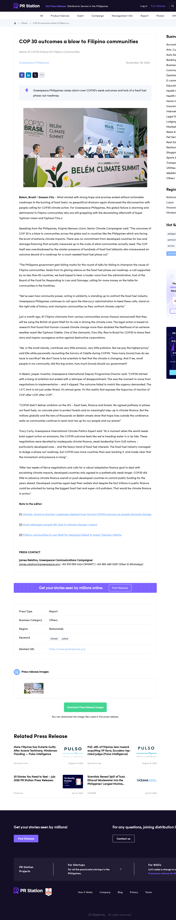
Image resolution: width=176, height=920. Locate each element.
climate (54, 638)
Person (160, 15)
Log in (143, 6)
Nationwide (56, 628)
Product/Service (60, 15)
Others (24, 23)
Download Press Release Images (85, 707)
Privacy (134, 892)
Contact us (123, 838)
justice (65, 638)
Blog (120, 892)
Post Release (158, 6)
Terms (148, 892)
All (41, 15)
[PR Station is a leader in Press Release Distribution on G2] (48, 891)
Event (80, 15)
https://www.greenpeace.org (67, 649)
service (171, 245)
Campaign (98, 15)
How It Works (85, 892)
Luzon (170, 202)
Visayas (171, 207)
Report (144, 15)
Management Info (122, 15)
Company (105, 892)
